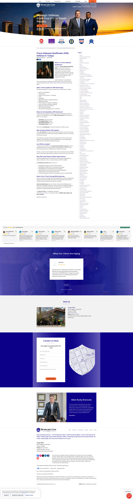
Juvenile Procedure (84, 161)
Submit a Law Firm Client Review (66, 289)
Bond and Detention (84, 68)
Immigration (82, 137)
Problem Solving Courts (85, 185)
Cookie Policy (53, 468)
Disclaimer (74, 430)
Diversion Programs (84, 103)
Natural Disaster (83, 176)
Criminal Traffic (83, 94)
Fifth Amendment (84, 121)
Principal (82, 180)
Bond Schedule (83, 67)
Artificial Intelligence (84, 62)
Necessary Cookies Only (17, 495)
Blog (86, 1)
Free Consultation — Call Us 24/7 (87, 3)
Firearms (82, 124)
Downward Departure (85, 104)
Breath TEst (82, 70)
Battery (81, 65)
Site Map (86, 430)
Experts (81, 113)
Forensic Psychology (84, 130)
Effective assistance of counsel (86, 109)
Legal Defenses (83, 165)
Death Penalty (83, 100)
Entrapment (82, 110)
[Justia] (48, 455)
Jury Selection (83, 158)
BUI (80, 64)
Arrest (81, 61)
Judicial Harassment (84, 155)
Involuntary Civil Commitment (86, 150)
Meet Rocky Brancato (81, 399)
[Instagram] (40, 455)
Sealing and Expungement (85, 191)
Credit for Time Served (85, 86)
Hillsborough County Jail (85, 134)
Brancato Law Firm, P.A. (50, 484)
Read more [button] (5, 240)
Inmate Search (83, 143)
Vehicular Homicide (84, 210)
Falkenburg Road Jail (84, 118)
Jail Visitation (83, 153)
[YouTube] (38, 458)
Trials (81, 207)
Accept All (6, 495)
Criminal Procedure (84, 91)
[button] (131, 236)
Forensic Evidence (84, 127)
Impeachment (83, 139)
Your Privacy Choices (44, 468)
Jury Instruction (83, 156)
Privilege (82, 182)
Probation (82, 183)
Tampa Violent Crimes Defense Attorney (55, 82)
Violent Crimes (83, 213)
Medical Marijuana (84, 170)
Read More (72, 415)
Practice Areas (57, 1)
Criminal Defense (83, 89)
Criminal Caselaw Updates (86, 88)
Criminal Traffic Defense (85, 95)
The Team (48, 1)
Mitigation (82, 174)
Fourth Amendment (84, 131)
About (95, 430)
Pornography (83, 179)
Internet (82, 146)
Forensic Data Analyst (85, 125)
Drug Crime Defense (84, 106)
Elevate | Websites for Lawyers (87, 484)
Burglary (82, 71)
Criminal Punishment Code (86, 92)
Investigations (83, 149)
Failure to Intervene (84, 116)
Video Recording (83, 212)
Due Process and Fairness (85, 107)
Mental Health (83, 171)
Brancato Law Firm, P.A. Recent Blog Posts (48, 48)
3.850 (81, 55)
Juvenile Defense (83, 159)
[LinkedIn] (45, 455)
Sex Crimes (82, 198)
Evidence (82, 112)
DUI (81, 98)
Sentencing (43, 197)
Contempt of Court (84, 85)
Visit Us (66, 301)
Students (82, 206)
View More (66, 285)
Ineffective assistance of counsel (87, 140)
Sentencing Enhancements (86, 197)
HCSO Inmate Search (84, 133)
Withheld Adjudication (85, 218)
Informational (83, 142)
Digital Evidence (83, 101)
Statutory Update (84, 204)
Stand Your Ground (84, 203)
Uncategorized (83, 209)
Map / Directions (72, 312)
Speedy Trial (82, 201)
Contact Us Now (42, 25)
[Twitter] (43, 455)
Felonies (82, 119)
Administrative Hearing (85, 57)
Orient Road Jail (83, 177)
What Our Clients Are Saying (66, 253)
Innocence (82, 145)
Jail (80, 152)
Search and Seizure (84, 192)
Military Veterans (84, 173)
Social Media (82, 200)
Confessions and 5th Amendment (87, 83)
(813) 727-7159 (92, 5)
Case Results (67, 1)
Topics (80, 52)
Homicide (82, 136)
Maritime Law (83, 168)
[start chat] (129, 495)
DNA (81, 97)
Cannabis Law (83, 73)
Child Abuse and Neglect (85, 74)
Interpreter (82, 147)
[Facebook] (38, 455)
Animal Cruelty (83, 58)
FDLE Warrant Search (84, 115)
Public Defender (83, 189)
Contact (92, 1)
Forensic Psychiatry (84, 128)
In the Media (77, 1)
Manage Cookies (61, 468)
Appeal (81, 59)
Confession (82, 82)
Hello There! (128, 491)
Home (40, 1)
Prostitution (82, 188)
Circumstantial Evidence (85, 79)
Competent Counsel (84, 80)
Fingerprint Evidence (84, 122)
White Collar (82, 216)
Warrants (82, 215)
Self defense (82, 194)
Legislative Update (84, 167)
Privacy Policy (80, 430)
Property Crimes (83, 186)
